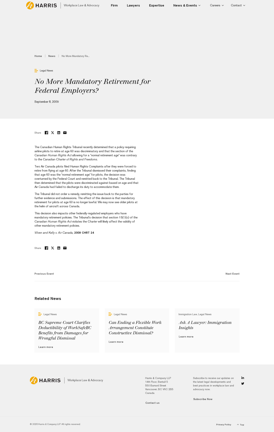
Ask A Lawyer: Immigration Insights (205, 325)
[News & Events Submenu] (200, 5)
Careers (215, 5)
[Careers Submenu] (223, 5)
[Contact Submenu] (245, 5)
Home (38, 56)
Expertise (156, 5)
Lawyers (133, 5)
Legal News (46, 70)
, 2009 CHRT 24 (64, 232)
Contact (236, 5)
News (51, 56)
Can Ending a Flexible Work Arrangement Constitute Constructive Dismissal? (134, 327)
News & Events (185, 5)
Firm (114, 5)
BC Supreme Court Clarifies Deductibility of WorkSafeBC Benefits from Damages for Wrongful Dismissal (64, 330)
